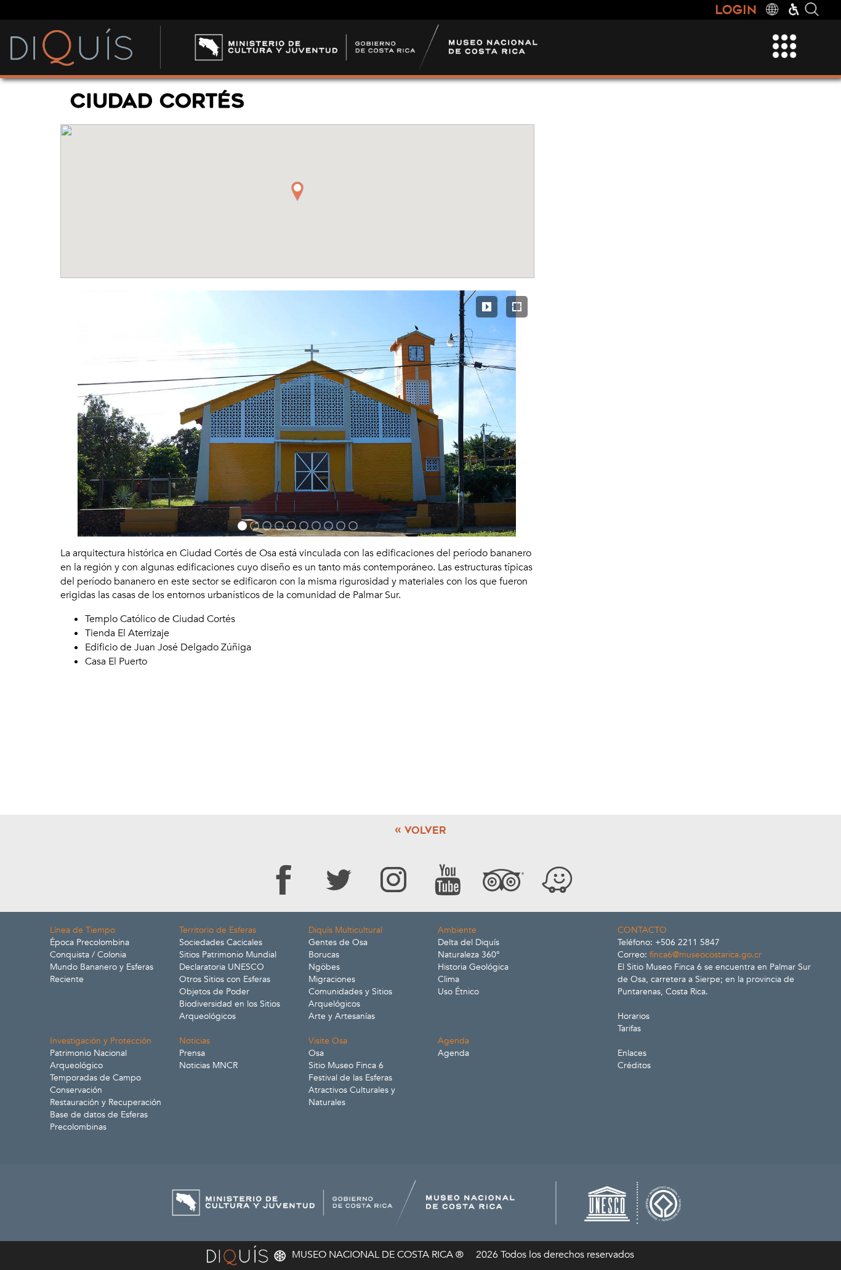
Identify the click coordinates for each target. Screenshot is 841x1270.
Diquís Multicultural (345, 930)
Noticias (194, 1041)
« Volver (420, 830)
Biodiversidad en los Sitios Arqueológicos (229, 1010)
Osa (316, 1053)
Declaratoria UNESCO (221, 967)
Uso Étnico (458, 991)
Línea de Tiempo (82, 930)
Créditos (634, 1065)
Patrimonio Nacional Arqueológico (88, 1059)
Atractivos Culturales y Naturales (351, 1096)
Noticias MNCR (208, 1065)
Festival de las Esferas (350, 1078)
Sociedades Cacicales (220, 942)
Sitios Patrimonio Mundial (227, 954)
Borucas (323, 954)
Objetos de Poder (214, 991)
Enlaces (632, 1053)
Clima (448, 979)
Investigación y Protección (100, 1041)
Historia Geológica (473, 967)
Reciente (67, 979)
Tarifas (629, 1028)
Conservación (76, 1090)
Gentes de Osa (338, 942)
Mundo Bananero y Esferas (101, 967)
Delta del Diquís (468, 942)
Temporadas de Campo (95, 1078)
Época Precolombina (89, 942)
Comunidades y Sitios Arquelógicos (350, 998)
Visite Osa (327, 1041)
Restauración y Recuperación (105, 1102)
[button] (297, 191)
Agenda (453, 1041)
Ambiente (457, 930)
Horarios (634, 1016)
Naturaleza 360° (469, 954)
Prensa (192, 1053)
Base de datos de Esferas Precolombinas (99, 1121)
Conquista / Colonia (88, 954)
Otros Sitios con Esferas (224, 979)
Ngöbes (324, 967)
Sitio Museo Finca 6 (346, 1065)
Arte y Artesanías (341, 1016)
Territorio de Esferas (217, 930)
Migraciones (331, 979)
